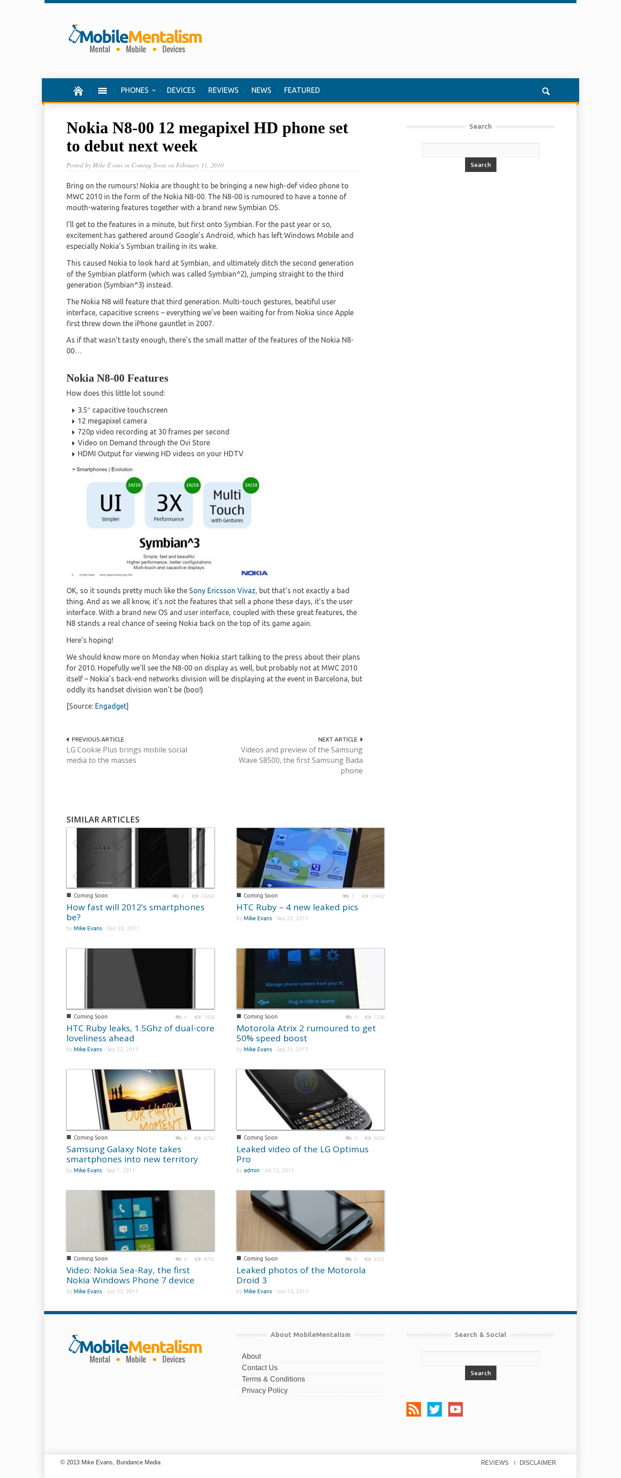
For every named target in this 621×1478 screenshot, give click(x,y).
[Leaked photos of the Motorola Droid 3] (310, 1220)
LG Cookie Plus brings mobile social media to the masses (126, 755)
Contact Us (260, 1368)
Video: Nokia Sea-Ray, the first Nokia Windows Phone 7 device (130, 1275)
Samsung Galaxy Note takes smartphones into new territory (132, 1154)
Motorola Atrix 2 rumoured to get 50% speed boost (306, 1033)
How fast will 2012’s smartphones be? (135, 912)
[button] (545, 90)
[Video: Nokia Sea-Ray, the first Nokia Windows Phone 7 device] (140, 1220)
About (251, 1356)
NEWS (261, 90)
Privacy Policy (265, 1390)
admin (252, 1170)
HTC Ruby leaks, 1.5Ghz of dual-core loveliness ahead (140, 1033)
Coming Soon (91, 895)
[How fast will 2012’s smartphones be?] (140, 857)
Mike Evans (88, 928)
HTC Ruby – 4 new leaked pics (297, 907)
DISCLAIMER (538, 1462)
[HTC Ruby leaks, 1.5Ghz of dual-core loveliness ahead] (140, 978)
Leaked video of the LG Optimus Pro (302, 1154)
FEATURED (302, 90)
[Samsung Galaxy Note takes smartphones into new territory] (140, 1099)
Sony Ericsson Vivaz (222, 590)
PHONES (132, 94)
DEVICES (181, 90)
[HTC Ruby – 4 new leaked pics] (310, 857)
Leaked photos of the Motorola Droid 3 (301, 1275)
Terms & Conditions (273, 1379)
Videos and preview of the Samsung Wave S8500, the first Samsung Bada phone (301, 760)
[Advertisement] (391, 40)
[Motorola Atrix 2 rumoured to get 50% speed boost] (310, 978)
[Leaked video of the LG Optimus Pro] (310, 1099)
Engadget (110, 706)
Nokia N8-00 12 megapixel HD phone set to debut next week (207, 137)
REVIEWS (223, 90)
